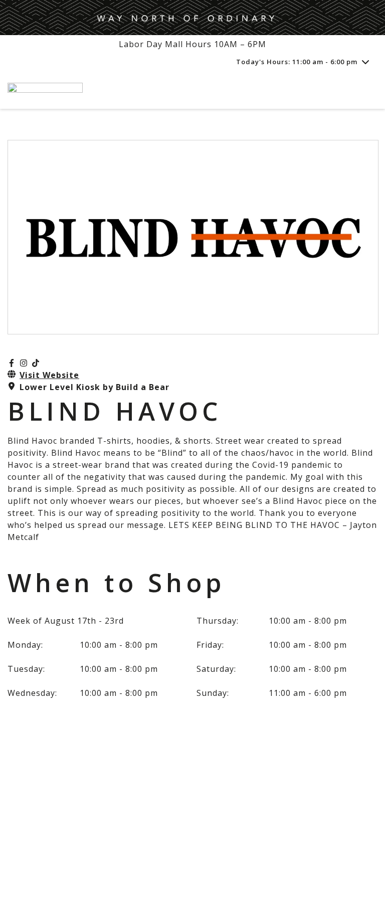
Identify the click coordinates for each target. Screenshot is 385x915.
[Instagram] (24, 363)
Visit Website (49, 375)
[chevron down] (365, 62)
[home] (167, 90)
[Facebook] (12, 363)
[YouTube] (36, 363)
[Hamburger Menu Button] (359, 90)
